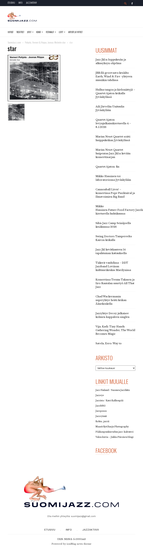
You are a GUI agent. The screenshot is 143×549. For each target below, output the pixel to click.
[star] (49, 78)
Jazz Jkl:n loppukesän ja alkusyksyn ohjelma (111, 61)
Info (20, 2)
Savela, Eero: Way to (109, 343)
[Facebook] (132, 3)
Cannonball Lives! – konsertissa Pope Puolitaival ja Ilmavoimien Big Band (115, 193)
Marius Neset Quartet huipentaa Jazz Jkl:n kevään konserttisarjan (113, 153)
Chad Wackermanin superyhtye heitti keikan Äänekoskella (111, 300)
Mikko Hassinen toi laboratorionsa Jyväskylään (113, 178)
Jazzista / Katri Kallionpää (109, 400)
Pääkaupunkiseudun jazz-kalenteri (114, 431)
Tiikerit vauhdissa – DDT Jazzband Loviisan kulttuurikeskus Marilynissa (113, 266)
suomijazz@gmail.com (83, 516)
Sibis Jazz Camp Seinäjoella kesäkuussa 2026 (113, 225)
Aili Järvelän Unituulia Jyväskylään (110, 108)
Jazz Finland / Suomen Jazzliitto (113, 390)
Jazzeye (100, 395)
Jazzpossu (101, 411)
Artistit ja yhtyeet (75, 32)
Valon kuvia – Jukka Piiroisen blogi (114, 437)
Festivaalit (50, 32)
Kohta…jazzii (102, 421)
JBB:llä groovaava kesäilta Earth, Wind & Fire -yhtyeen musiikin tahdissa (114, 76)
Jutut (29, 32)
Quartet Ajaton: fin (107, 166)
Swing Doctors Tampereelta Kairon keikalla (114, 238)
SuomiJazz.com (14, 42)
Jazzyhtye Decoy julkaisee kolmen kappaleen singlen (112, 315)
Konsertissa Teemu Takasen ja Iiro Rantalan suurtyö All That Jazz (115, 283)
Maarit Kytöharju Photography (112, 426)
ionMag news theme (79, 543)
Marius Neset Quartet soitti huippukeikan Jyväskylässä (113, 138)
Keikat (38, 32)
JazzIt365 (101, 405)
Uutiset (10, 32)
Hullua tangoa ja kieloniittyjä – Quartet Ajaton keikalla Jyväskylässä (115, 93)
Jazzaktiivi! (31, 2)
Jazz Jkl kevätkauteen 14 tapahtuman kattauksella (111, 251)
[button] (125, 3)
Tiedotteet (20, 32)
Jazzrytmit (101, 416)
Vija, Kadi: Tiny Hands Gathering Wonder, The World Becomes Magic (115, 330)
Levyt (61, 32)
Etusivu (11, 2)
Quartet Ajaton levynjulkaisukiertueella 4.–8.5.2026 (113, 123)
